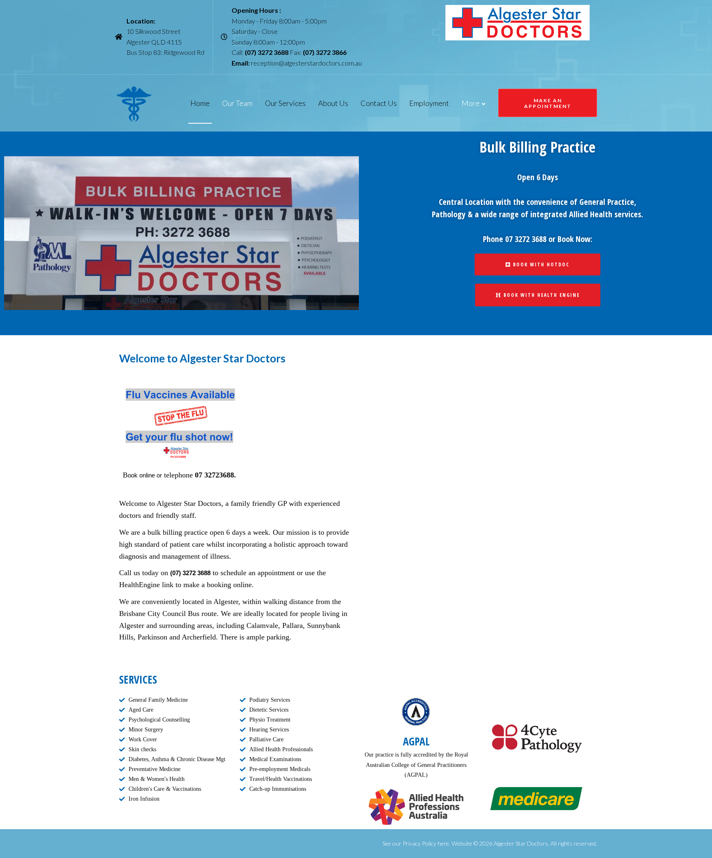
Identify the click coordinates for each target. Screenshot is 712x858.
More (470, 103)
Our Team (237, 103)
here (442, 843)
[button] (537, 264)
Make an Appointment (547, 103)
